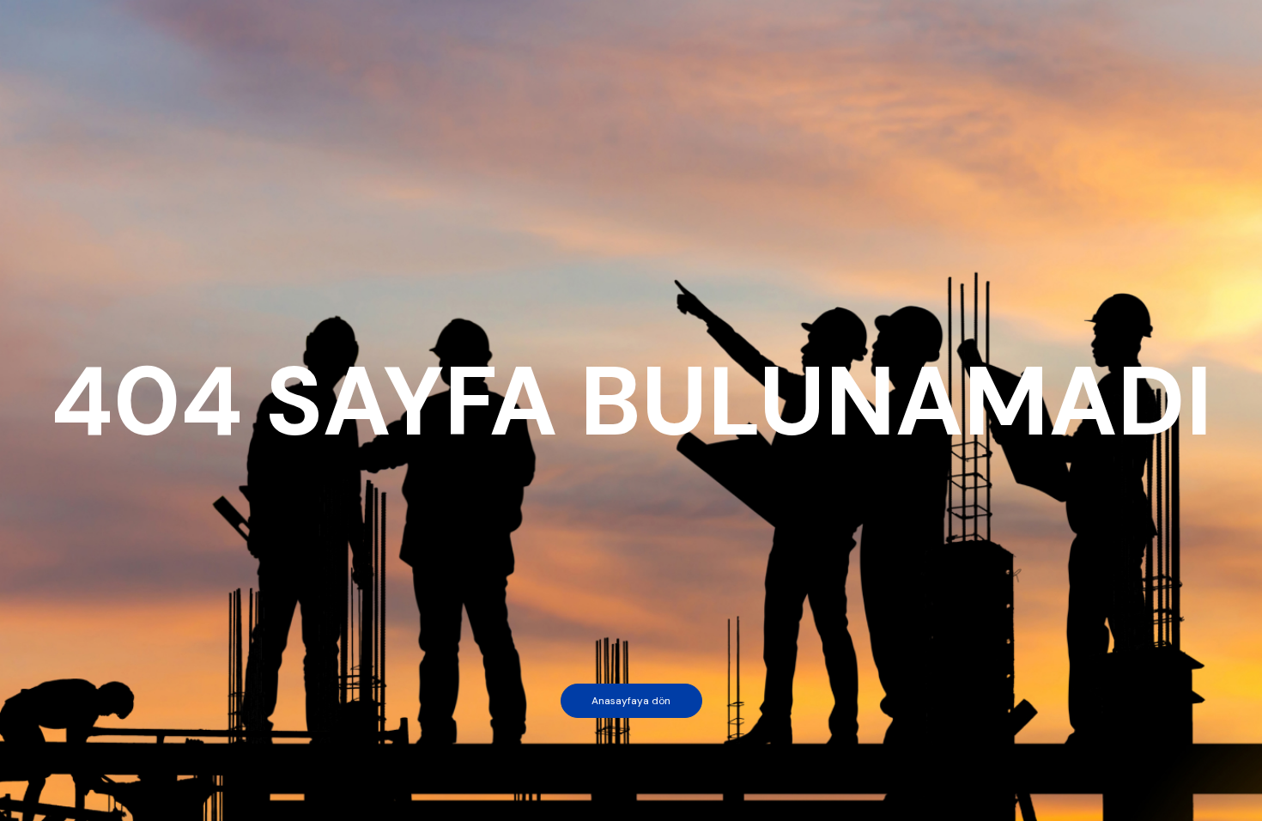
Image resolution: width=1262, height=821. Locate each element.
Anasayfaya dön (631, 701)
